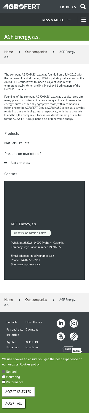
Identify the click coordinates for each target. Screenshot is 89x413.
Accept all (13, 403)
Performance (15, 382)
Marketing (13, 377)
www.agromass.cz (28, 264)
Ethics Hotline (33, 322)
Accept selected (18, 392)
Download (31, 329)
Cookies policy (30, 364)
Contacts (11, 322)
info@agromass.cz (42, 255)
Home (8, 52)
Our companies (36, 52)
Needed (11, 372)
